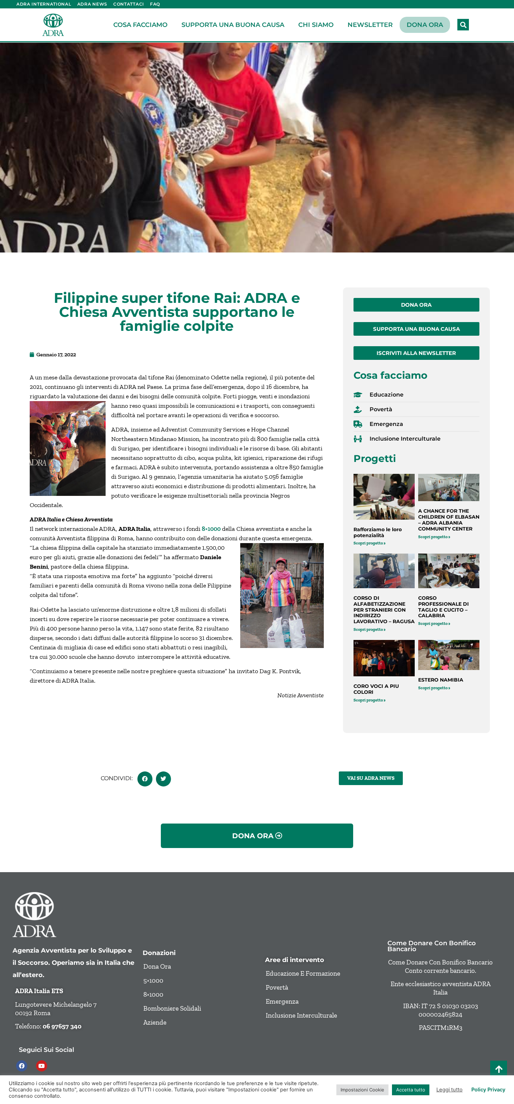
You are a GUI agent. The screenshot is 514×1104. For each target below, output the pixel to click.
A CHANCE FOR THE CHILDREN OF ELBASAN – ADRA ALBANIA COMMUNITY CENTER (448, 520)
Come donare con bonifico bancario (431, 946)
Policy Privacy (488, 1090)
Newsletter (370, 25)
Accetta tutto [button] (410, 1089)
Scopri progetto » (370, 543)
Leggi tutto (449, 1090)
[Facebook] (21, 1065)
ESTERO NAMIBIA (440, 680)
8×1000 (211, 529)
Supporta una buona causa (232, 25)
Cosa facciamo (140, 25)
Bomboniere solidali (172, 1008)
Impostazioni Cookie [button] (362, 1089)
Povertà (277, 987)
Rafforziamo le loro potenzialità (378, 532)
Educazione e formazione (303, 973)
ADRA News (92, 4)
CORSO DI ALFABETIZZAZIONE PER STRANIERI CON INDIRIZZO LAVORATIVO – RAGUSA (384, 610)
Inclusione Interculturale (301, 1015)
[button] (463, 24)
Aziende (154, 1022)
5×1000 (153, 980)
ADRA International (43, 4)
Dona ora (425, 25)
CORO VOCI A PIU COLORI (376, 689)
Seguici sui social (46, 1049)
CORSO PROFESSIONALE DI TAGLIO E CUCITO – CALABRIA (443, 607)
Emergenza (282, 1001)
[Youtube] (41, 1065)
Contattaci (128, 4)
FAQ (155, 4)
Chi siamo (316, 25)
